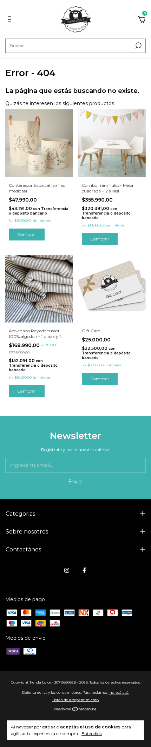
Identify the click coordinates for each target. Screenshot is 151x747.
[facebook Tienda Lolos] (84, 570)
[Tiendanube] (76, 710)
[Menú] (10, 20)
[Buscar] (138, 45)
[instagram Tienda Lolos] (67, 570)
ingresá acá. (119, 692)
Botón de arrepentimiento (75, 700)
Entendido (91, 733)
